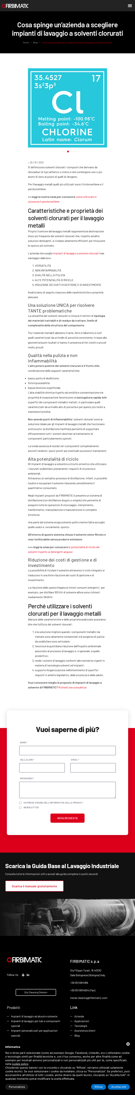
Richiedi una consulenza (72, 687)
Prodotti (13, 1007)
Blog (35, 42)
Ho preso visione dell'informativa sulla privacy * (53, 802)
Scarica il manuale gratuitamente (34, 886)
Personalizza (17, 1086)
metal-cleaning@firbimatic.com (88, 997)
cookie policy (20, 1064)
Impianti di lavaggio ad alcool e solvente (34, 1016)
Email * (75, 759)
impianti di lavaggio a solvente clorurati (76, 253)
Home (26, 42)
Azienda (79, 1016)
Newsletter (31, 807)
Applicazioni (81, 1021)
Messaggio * (27, 778)
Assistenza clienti (84, 1030)
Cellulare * (27, 759)
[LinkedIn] (28, 974)
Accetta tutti (118, 1086)
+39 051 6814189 (79, 982)
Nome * (24, 742)
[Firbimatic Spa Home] (15, 5)
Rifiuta (98, 1086)
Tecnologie (80, 1025)
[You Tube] (23, 974)
